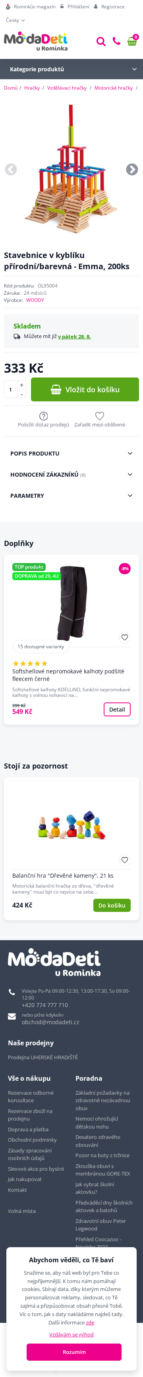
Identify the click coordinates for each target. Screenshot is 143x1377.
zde (90, 1322)
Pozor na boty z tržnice (102, 1155)
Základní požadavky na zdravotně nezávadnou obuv (102, 1100)
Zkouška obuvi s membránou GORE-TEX (102, 1169)
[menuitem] (31, 7)
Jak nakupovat (25, 1179)
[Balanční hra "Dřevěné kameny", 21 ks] (71, 849)
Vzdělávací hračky (67, 87)
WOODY (35, 300)
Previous (11, 170)
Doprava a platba (28, 1129)
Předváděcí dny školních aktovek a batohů (104, 1206)
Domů (10, 87)
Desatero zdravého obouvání (97, 1140)
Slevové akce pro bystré (36, 1168)
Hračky (32, 87)
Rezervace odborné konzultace (31, 1096)
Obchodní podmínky (32, 1139)
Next (132, 170)
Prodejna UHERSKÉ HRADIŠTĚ (43, 1057)
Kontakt (17, 1189)
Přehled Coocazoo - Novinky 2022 (98, 1243)
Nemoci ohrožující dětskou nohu (96, 1122)
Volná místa (22, 1211)
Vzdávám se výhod (71, 1334)
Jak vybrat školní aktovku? (94, 1188)
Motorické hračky (114, 87)
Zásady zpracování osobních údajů (30, 1154)
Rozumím (74, 1351)
